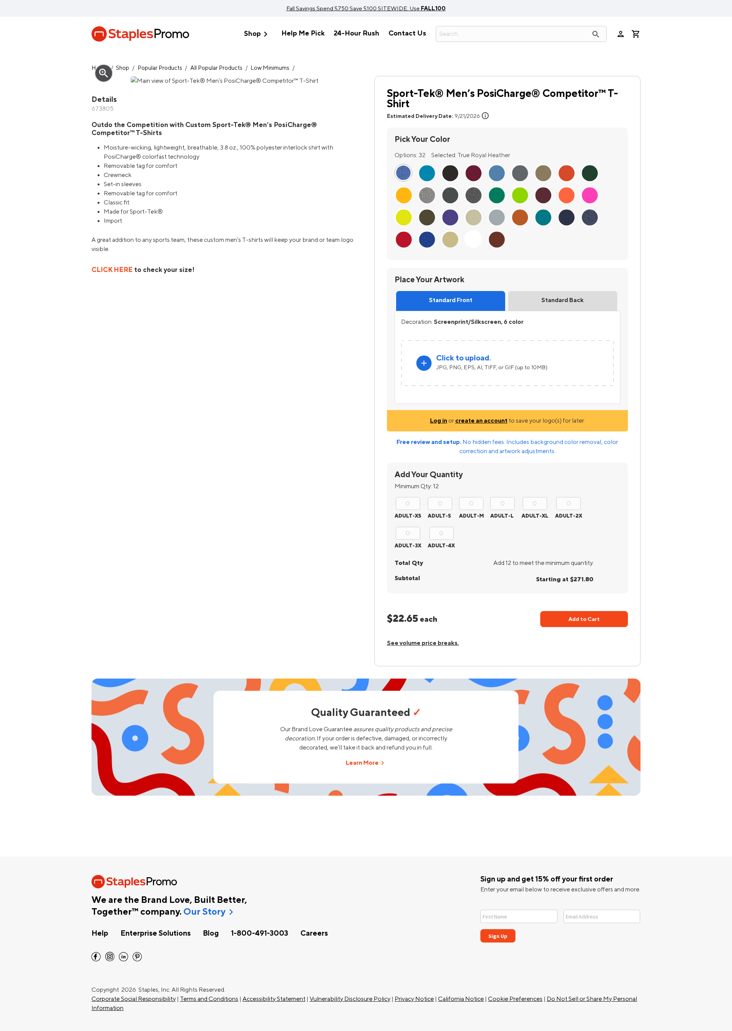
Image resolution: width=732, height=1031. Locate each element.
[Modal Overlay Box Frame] (560, 921)
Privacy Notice (414, 999)
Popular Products (160, 68)
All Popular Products (216, 68)
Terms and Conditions (209, 999)
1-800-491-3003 (259, 933)
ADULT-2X (568, 516)
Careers (314, 933)
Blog (211, 933)
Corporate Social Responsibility (134, 999)
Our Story (204, 912)
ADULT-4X (441, 545)
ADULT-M (471, 516)
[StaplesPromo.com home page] (140, 34)
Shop (257, 34)
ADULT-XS (408, 516)
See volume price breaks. (423, 643)
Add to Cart (584, 619)
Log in (438, 420)
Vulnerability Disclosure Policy (350, 999)
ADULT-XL (535, 516)
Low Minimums (269, 68)
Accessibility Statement (273, 999)
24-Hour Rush (356, 33)
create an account (481, 420)
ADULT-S (439, 516)
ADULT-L (502, 516)
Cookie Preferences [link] (515, 999)
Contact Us (407, 33)
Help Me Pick (302, 33)
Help (100, 933)
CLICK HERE (112, 269)
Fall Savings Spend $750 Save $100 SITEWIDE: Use (366, 8)
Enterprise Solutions (155, 933)
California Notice (461, 999)
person (620, 34)
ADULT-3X (408, 545)
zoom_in (104, 73)
